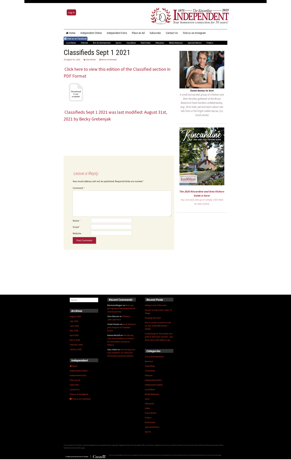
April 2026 (74, 335)
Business (149, 361)
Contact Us (172, 33)
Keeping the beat (153, 317)
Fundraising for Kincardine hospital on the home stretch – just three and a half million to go (159, 336)
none (147, 398)
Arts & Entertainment (102, 43)
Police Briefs (150, 413)
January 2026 (76, 349)
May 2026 (74, 330)
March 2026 (75, 340)
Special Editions (195, 43)
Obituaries (160, 43)
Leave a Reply (86, 173)
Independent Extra (117, 33)
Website (77, 233)
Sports (118, 43)
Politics (210, 43)
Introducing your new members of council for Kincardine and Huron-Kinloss (121, 352)
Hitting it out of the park (155, 305)
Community (150, 370)
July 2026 (74, 321)
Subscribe (155, 33)
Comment (79, 187)
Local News (71, 43)
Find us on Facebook (77, 38)
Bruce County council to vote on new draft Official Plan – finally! (158, 325)
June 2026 (74, 325)
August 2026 (75, 316)
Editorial (84, 43)
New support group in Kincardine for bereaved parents (121, 308)
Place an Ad (138, 33)
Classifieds (131, 43)
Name (76, 220)
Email (76, 226)
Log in (71, 12)
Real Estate (146, 43)
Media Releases (176, 43)
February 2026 (76, 344)
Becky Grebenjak (109, 59)
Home (72, 33)
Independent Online (91, 33)
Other (147, 408)
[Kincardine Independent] (189, 15)
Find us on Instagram (194, 33)
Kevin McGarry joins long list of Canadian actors (121, 327)
